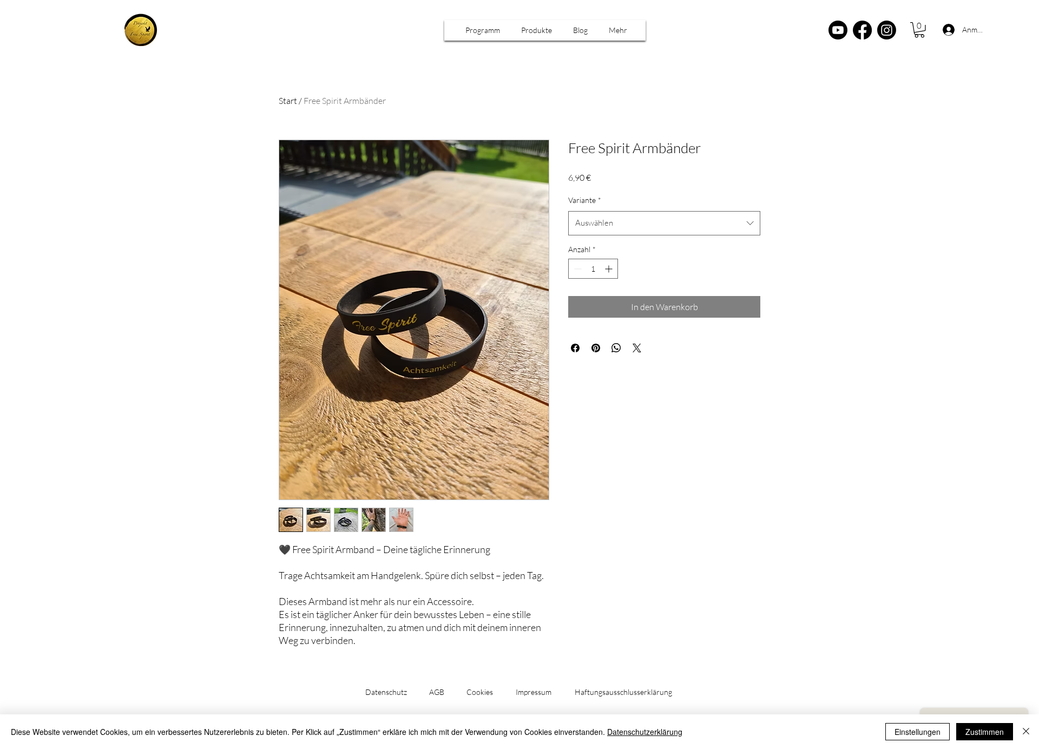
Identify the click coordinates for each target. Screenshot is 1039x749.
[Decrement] (576, 268)
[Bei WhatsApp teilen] (616, 347)
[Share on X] (636, 347)
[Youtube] (837, 30)
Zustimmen (984, 731)
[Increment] (609, 268)
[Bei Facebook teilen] (575, 347)
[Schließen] (1026, 731)
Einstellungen (918, 731)
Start (288, 100)
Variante (584, 200)
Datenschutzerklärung (644, 731)
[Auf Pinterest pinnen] (595, 347)
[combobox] (664, 223)
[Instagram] (886, 30)
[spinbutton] (593, 268)
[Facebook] (862, 30)
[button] (482, 30)
